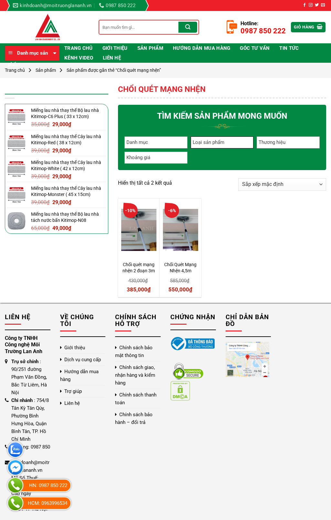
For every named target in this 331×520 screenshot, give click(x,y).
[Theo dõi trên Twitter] (317, 5)
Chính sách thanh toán (135, 399)
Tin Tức (289, 48)
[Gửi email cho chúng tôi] (323, 5)
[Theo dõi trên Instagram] (311, 5)
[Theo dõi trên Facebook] (304, 5)
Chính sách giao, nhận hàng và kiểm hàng (135, 375)
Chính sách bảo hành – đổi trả (134, 418)
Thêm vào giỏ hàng (140, 253)
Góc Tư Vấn (255, 48)
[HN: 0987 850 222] (15, 485)
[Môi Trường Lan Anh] (47, 27)
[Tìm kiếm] (187, 27)
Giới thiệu (115, 48)
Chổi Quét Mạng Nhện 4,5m (180, 268)
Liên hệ (112, 58)
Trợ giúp (73, 391)
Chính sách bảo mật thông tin (134, 351)
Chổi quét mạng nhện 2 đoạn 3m (139, 268)
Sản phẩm (150, 48)
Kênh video (78, 58)
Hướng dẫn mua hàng (201, 48)
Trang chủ (78, 48)
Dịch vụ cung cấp (82, 360)
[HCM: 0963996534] (15, 503)
